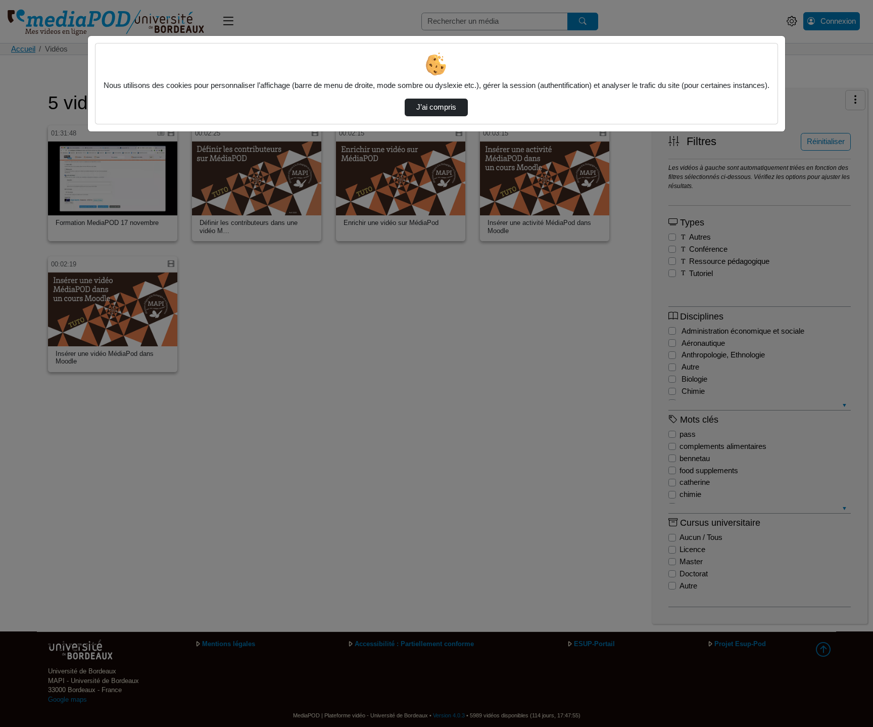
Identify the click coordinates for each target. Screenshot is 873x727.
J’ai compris (436, 107)
